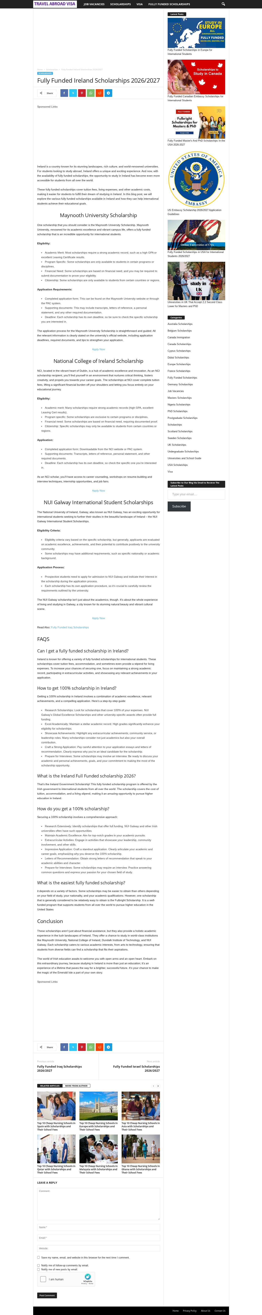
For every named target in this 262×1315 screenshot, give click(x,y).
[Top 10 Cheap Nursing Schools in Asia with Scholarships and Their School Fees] (141, 1106)
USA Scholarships (178, 465)
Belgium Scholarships (180, 330)
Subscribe (179, 506)
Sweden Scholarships (180, 438)
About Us (205, 1310)
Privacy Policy (190, 1310)
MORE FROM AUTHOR (76, 1085)
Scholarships (120, 4)
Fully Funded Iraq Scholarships (70, 627)
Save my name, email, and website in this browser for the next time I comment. (85, 1257)
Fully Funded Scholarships (169, 4)
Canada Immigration (179, 337)
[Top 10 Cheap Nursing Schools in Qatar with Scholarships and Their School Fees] (56, 1149)
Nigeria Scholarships (179, 404)
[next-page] (158, 1086)
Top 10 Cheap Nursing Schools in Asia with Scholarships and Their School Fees (141, 1126)
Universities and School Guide (184, 458)
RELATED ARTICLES (49, 1085)
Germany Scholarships (180, 384)
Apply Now (98, 349)
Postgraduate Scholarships (183, 418)
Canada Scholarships (179, 344)
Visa (140, 4)
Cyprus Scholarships (179, 350)
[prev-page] (153, 1086)
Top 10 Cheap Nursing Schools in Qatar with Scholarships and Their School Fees (56, 1169)
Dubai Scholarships (178, 357)
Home (40, 69)
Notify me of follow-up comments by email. (65, 1265)
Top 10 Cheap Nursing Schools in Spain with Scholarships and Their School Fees (56, 1126)
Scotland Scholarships (180, 431)
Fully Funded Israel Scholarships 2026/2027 (136, 1068)
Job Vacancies (94, 4)
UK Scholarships (177, 444)
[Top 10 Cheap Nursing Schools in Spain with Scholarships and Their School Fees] (56, 1106)
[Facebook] (64, 93)
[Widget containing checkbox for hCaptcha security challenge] (66, 1279)
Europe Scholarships (179, 364)
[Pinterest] (82, 93)
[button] (223, 4)
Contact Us (220, 1310)
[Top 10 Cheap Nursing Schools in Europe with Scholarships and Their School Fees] (98, 1106)
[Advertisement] (98, 37)
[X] (73, 93)
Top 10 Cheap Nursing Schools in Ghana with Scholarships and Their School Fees (141, 1169)
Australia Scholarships (180, 324)
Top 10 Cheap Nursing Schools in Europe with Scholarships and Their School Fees (98, 1126)
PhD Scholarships (178, 411)
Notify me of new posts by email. (59, 1269)
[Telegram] (108, 93)
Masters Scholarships (180, 397)
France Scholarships (179, 371)
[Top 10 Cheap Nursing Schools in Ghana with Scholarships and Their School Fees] (141, 1149)
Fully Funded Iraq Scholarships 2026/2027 (59, 1068)
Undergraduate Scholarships (183, 451)
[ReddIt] (99, 93)
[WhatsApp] (91, 93)
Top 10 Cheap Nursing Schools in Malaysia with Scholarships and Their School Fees (98, 1169)
